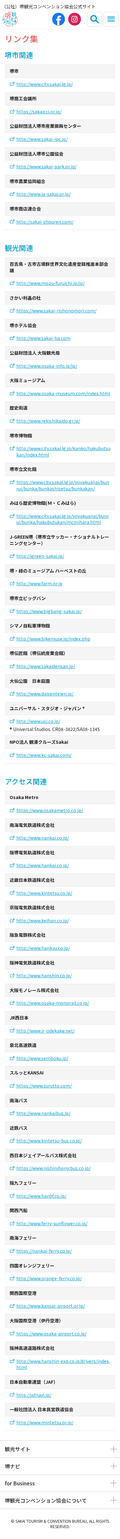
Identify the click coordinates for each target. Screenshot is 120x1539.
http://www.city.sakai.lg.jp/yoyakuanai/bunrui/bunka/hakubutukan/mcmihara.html (62, 519)
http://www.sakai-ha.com (43, 338)
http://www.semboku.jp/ (42, 1058)
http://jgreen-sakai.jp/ (40, 556)
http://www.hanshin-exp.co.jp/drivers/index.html (63, 1364)
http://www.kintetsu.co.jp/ (44, 893)
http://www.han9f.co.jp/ (41, 1196)
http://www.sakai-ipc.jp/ (42, 139)
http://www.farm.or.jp (39, 584)
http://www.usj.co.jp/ (38, 721)
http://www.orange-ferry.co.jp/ (49, 1278)
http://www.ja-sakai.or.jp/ (43, 194)
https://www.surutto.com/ (44, 1086)
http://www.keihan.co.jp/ (42, 921)
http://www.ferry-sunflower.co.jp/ (51, 1223)
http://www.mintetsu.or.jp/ (44, 1423)
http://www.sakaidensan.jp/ (45, 666)
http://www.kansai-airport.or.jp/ (50, 1306)
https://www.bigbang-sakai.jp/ (49, 611)
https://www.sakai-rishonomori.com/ (56, 311)
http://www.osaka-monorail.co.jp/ (52, 1003)
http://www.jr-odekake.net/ (45, 1031)
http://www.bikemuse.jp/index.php (53, 639)
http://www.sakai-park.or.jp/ (46, 167)
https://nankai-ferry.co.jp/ (44, 1251)
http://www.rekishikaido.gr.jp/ (48, 421)
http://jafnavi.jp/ (33, 1395)
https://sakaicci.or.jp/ (38, 112)
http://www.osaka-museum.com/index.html (63, 393)
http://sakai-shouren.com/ (44, 222)
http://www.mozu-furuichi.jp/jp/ (50, 283)
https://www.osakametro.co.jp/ (49, 810)
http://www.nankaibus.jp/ (43, 1113)
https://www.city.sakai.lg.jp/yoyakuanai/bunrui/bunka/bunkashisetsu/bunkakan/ (62, 485)
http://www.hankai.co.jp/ (42, 865)
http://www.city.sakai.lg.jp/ (44, 84)
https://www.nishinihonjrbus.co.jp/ (53, 1168)
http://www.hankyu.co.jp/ (43, 948)
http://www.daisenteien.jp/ (44, 694)
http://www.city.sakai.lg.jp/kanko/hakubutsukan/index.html (63, 451)
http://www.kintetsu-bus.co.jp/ (49, 1141)
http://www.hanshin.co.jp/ (44, 976)
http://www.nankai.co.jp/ (42, 838)
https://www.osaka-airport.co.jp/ (51, 1334)
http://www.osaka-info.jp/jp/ (46, 366)
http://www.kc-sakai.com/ (43, 755)
